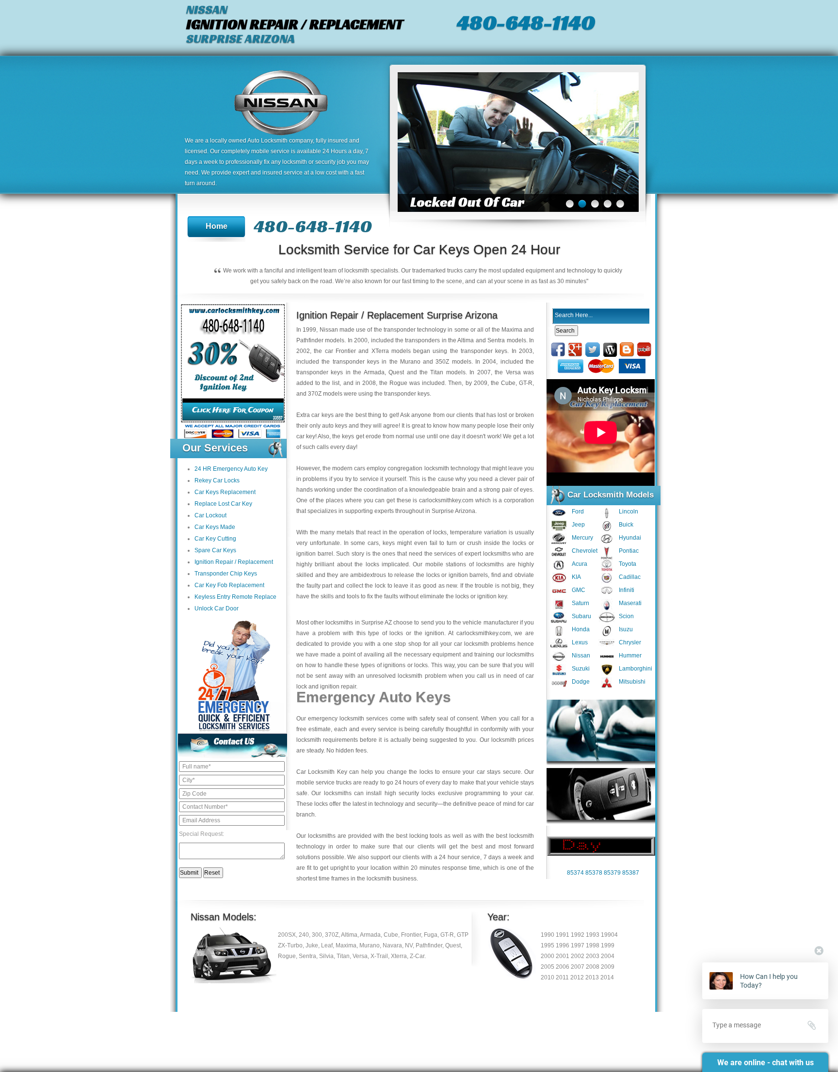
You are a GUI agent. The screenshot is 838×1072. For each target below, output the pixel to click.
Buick (626, 524)
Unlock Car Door (216, 608)
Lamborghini (635, 668)
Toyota (627, 563)
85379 (612, 872)
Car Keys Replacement (225, 492)
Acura (579, 563)
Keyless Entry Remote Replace (235, 596)
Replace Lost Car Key (223, 503)
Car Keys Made (214, 527)
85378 (593, 872)
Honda (581, 629)
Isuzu (626, 629)
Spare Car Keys (215, 550)
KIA (576, 577)
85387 (630, 872)
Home (216, 226)
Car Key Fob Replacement (229, 585)
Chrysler (630, 642)
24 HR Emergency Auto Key (231, 468)
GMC (578, 590)
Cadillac (630, 577)
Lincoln (628, 511)
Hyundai (630, 537)
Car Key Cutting (215, 538)
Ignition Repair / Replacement (233, 562)
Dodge (581, 681)
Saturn (580, 603)
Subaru (581, 616)
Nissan (581, 655)
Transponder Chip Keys (225, 573)
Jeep (578, 524)
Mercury (582, 537)
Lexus (580, 642)
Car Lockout (210, 515)
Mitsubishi (632, 681)
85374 (575, 872)
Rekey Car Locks (217, 480)
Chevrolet (584, 550)
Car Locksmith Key (321, 771)
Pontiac (629, 550)
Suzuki (581, 668)
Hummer (630, 655)
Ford (578, 511)
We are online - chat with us (765, 1062)
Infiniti (626, 590)
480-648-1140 (526, 22)
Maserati (630, 603)
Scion (626, 616)
